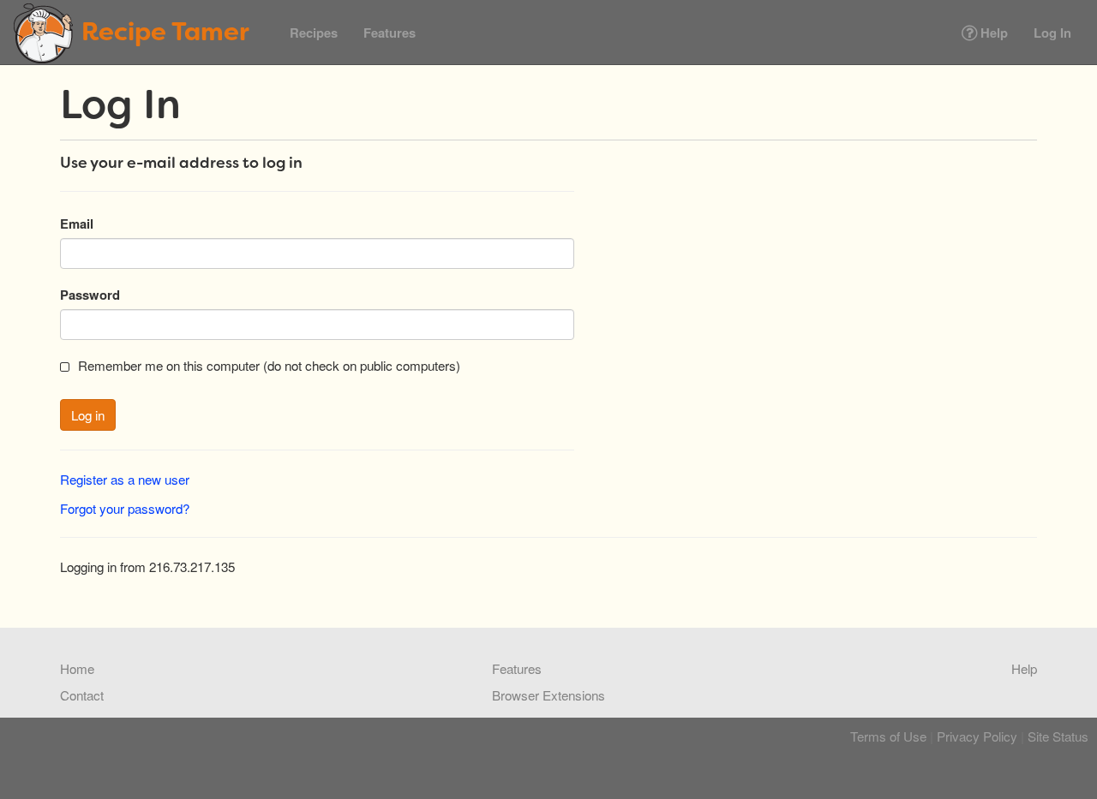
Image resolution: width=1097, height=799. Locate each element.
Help (992, 32)
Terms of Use (888, 735)
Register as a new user (124, 478)
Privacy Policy (977, 735)
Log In (1052, 32)
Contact (82, 694)
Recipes (314, 32)
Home (77, 668)
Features (389, 32)
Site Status (1058, 735)
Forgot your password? (124, 507)
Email (76, 223)
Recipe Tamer (165, 31)
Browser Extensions (548, 694)
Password (90, 294)
